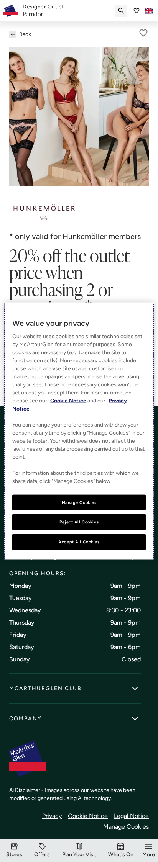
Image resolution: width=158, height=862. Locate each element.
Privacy (52, 815)
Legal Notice (131, 815)
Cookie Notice (88, 815)
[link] (43, 10)
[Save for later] (143, 33)
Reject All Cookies (79, 522)
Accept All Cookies (78, 542)
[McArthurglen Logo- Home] (10, 11)
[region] (79, 431)
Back (25, 34)
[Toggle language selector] (149, 11)
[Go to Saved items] (136, 11)
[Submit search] (121, 11)
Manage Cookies (126, 826)
